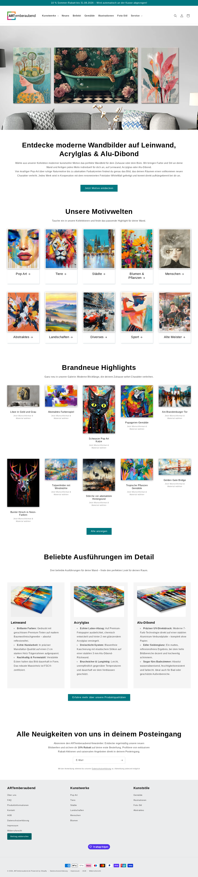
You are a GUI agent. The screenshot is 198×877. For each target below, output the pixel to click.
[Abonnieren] (122, 760)
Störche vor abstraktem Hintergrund (99, 497)
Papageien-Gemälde (136, 422)
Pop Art (21, 274)
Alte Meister (173, 337)
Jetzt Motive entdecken (99, 188)
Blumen (74, 820)
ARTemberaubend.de (22, 871)
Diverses (97, 337)
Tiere (59, 274)
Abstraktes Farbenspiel (61, 412)
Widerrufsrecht (14, 830)
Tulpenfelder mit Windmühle (61, 486)
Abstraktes (21, 337)
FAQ (9, 800)
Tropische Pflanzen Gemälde (137, 486)
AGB (9, 815)
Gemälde (137, 795)
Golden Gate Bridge (175, 480)
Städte (97, 274)
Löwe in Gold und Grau (23, 412)
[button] (50, 16)
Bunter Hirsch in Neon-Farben (23, 513)
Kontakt (11, 810)
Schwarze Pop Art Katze (99, 440)
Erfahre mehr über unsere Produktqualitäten (99, 697)
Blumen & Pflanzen (136, 276)
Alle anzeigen (99, 531)
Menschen (172, 274)
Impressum (12, 825)
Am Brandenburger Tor (174, 412)
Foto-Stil (137, 805)
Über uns (11, 795)
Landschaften (59, 337)
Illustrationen (139, 800)
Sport (135, 337)
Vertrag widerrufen (19, 836)
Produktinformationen (18, 805)
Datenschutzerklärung (101, 769)
